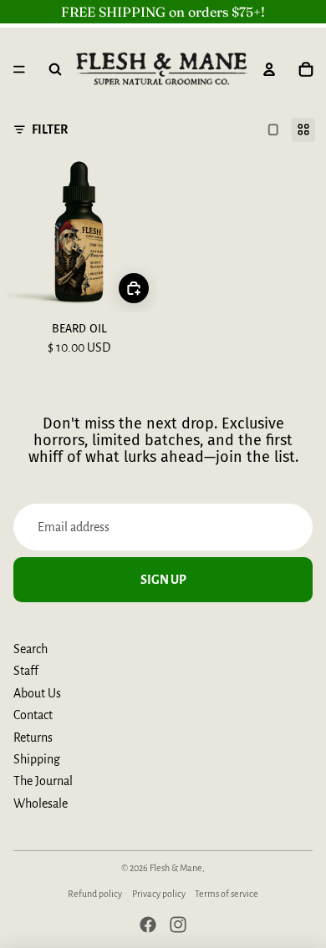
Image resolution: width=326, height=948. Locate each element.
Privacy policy (159, 894)
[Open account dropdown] (269, 69)
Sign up (163, 579)
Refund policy (95, 894)
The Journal (43, 781)
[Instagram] (178, 925)
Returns (33, 737)
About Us (37, 693)
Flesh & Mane (176, 868)
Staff (25, 670)
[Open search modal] (55, 69)
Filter (50, 129)
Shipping (36, 759)
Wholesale (40, 803)
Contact (33, 715)
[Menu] (19, 69)
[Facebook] (148, 925)
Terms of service (226, 894)
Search (30, 649)
